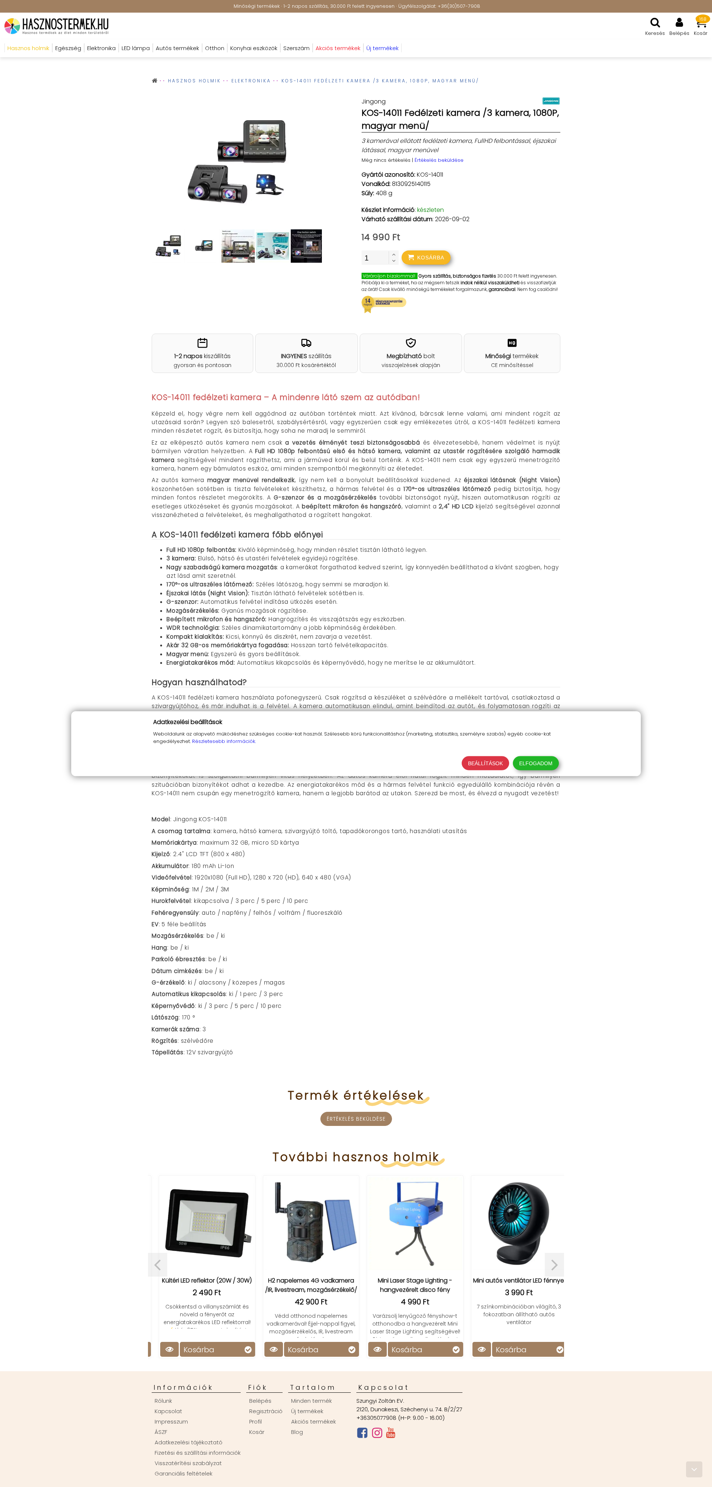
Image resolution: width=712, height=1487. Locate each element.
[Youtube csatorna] (390, 1434)
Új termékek (307, 1411)
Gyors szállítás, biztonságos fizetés (457, 276)
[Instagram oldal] (377, 1434)
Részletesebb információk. (224, 740)
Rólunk (163, 1401)
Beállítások (485, 763)
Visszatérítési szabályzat (188, 1463)
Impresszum (171, 1421)
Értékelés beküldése (439, 160)
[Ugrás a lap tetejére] (694, 1469)
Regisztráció (266, 1411)
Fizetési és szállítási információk (198, 1453)
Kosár (256, 1432)
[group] (237, 163)
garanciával (502, 289)
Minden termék (311, 1401)
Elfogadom (536, 763)
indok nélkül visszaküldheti (490, 282)
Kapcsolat (168, 1411)
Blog (297, 1432)
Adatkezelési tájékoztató (188, 1442)
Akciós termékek (313, 1421)
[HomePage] (54, 26)
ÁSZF (161, 1432)
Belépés (260, 1401)
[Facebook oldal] (362, 1434)
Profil (255, 1421)
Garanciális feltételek (183, 1473)
